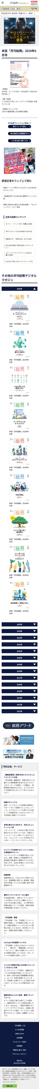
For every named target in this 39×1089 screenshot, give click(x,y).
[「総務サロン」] (18, 744)
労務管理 (5, 8)
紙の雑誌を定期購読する (19, 133)
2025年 (19, 624)
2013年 (19, 704)
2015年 (19, 691)
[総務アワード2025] (18, 730)
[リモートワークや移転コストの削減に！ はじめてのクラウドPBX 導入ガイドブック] (19, 161)
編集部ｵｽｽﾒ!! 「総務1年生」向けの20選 (18, 239)
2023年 (19, 637)
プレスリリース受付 (19, 1042)
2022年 (19, 644)
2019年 (19, 664)
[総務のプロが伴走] (18, 758)
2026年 (19, 288)
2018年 (19, 671)
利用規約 (19, 1046)
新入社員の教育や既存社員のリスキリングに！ (19, 246)
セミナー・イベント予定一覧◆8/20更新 (19, 224)
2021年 (19, 651)
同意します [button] (10, 1086)
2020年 (19, 658)
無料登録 (34, 1)
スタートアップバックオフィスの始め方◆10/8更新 (19, 254)
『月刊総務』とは (19, 1025)
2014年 (19, 698)
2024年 (19, 631)
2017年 (19, 678)
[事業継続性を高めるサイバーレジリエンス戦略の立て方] (19, 31)
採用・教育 (16, 8)
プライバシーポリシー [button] (9, 1082)
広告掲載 (19, 1038)
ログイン (34, 4)
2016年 (19, 684)
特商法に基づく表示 (19, 1050)
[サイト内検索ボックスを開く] (36, 8)
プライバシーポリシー (19, 1054)
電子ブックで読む (19, 126)
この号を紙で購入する (19, 140)
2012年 (19, 711)
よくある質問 (19, 1029)
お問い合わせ (19, 1034)
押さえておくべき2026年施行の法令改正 (19, 231)
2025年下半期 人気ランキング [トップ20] (19, 261)
